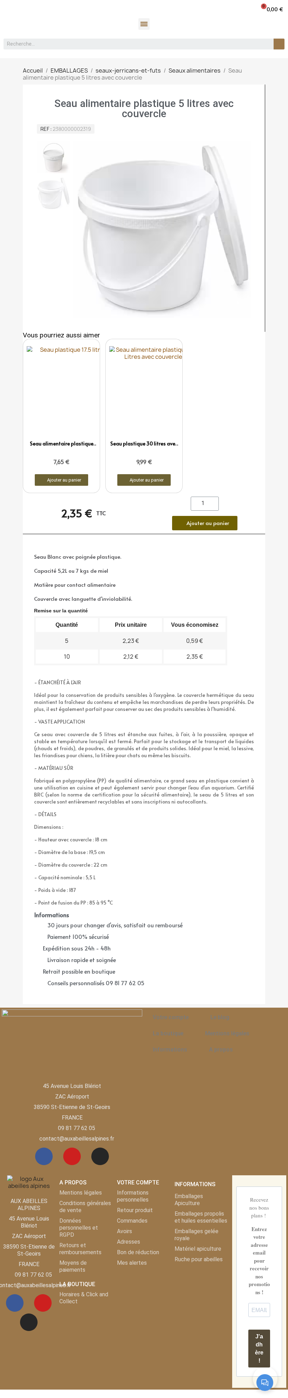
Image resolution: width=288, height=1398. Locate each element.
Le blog (219, 1017)
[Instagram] (100, 1156)
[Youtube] (72, 1156)
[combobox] (135, 44)
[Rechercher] (279, 44)
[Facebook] (44, 1156)
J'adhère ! (259, 1348)
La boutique (168, 1033)
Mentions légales (227, 1033)
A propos (221, 1049)
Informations (170, 1049)
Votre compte (171, 1017)
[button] (271, 9)
